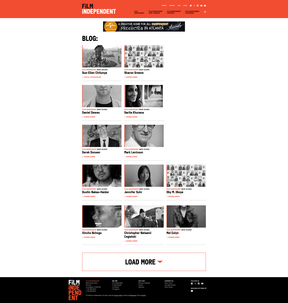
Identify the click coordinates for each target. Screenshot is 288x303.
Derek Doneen (91, 152)
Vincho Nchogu (92, 233)
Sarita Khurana (134, 113)
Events (164, 5)
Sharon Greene (134, 73)
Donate (172, 5)
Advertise (141, 287)
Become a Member (144, 283)
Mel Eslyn (172, 233)
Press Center (169, 287)
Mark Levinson (133, 152)
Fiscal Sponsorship (92, 77)
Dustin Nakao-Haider (95, 192)
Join (178, 5)
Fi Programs (115, 289)
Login (185, 5)
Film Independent (89, 70)
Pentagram (133, 295)
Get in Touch (168, 283)
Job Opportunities (170, 285)
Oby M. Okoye (174, 192)
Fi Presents (115, 287)
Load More (141, 262)
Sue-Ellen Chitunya (94, 73)
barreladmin (131, 77)
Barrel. (144, 295)
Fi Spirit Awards (117, 285)
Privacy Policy (118, 295)
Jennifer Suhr (133, 192)
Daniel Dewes (91, 113)
